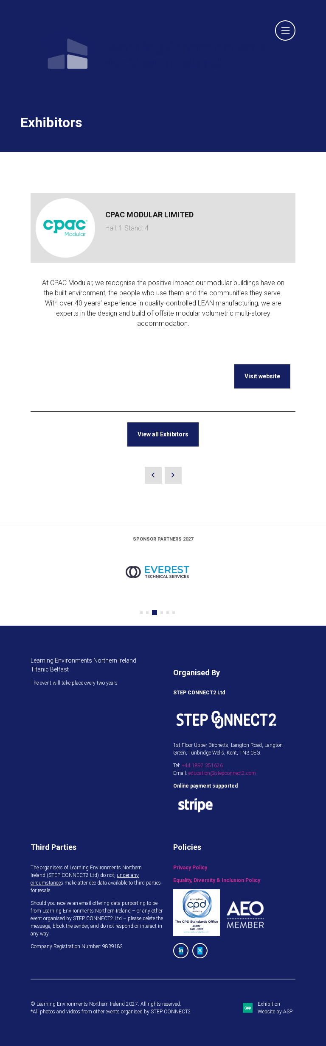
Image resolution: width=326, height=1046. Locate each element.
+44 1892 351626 (202, 766)
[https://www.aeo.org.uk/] (245, 934)
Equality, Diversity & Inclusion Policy (216, 880)
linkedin (180, 950)
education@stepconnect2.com (222, 773)
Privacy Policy (190, 868)
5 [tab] (167, 612)
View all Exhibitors (163, 434)
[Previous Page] (153, 475)
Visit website (262, 376)
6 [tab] (173, 612)
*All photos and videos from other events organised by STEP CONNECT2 (111, 1012)
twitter (200, 950)
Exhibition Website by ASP (275, 1008)
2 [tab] (147, 612)
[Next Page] (173, 475)
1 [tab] (141, 612)
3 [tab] (154, 612)
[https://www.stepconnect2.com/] (226, 732)
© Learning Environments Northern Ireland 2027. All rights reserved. (106, 1004)
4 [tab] (161, 612)
